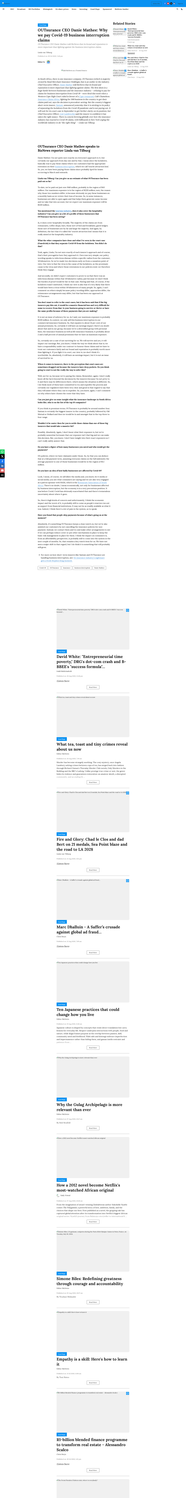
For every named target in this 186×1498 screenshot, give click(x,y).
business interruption (64, 166)
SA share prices (62, 9)
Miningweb (47, 9)
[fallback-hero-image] (120, 32)
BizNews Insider (122, 9)
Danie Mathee (66, 85)
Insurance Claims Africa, (49, 99)
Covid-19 (42, 568)
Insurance (66, 568)
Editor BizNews (63, 754)
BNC (12, 9)
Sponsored (107, 9)
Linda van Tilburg (45, 52)
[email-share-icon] (2, 471)
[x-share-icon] (2, 457)
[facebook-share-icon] (2, 462)
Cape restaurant (86, 96)
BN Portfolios (34, 9)
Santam (59, 105)
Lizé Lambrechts (67, 114)
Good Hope (95, 9)
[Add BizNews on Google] (74, 70)
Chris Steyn (61, 936)
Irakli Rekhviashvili (64, 671)
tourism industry (63, 211)
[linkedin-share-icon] (2, 467)
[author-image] (58, 1195)
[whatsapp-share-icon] (2, 453)
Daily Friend (65, 1195)
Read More (93, 687)
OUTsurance (54, 568)
